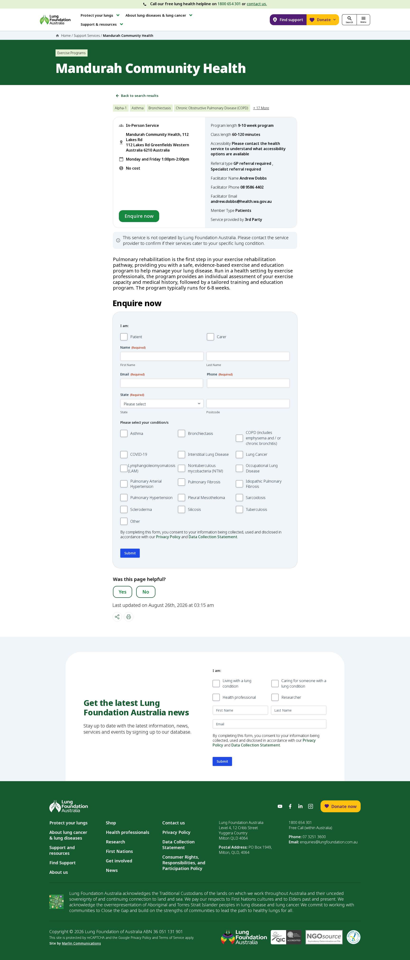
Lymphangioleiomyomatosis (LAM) (151, 468)
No (145, 592)
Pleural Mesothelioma (206, 497)
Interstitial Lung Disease (208, 454)
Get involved (119, 861)
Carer (221, 336)
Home (66, 35)
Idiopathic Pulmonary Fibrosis (264, 484)
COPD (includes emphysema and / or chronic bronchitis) (263, 438)
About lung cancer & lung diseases (69, 835)
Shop (111, 823)
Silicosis (194, 509)
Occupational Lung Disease (262, 468)
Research (115, 842)
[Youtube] (280, 806)
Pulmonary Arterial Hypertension (146, 484)
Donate (324, 19)
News (112, 870)
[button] (100, 15)
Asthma (136, 433)
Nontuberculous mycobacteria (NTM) (205, 468)
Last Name (213, 365)
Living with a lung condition (237, 683)
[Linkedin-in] (300, 806)
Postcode (213, 412)
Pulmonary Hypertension (151, 497)
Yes (122, 592)
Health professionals (127, 832)
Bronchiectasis (200, 433)
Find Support (62, 862)
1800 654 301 (229, 3)
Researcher (291, 697)
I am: (124, 325)
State (124, 412)
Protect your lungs (68, 823)
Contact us (173, 823)
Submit (130, 553)
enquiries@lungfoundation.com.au (329, 842)
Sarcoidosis (256, 497)
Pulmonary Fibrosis (204, 482)
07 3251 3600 (314, 836)
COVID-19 (138, 454)
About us (58, 872)
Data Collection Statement (213, 536)
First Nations (119, 851)
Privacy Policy (168, 536)
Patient (136, 336)
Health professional (239, 697)
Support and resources (62, 850)
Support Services (87, 35)
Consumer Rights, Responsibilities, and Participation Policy (183, 862)
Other (135, 521)
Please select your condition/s (144, 422)
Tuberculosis (256, 509)
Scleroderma (141, 509)
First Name (127, 365)
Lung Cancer (256, 454)
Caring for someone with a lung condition (303, 683)
